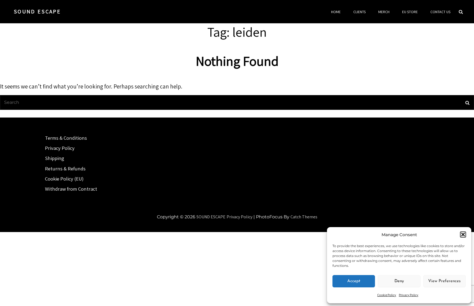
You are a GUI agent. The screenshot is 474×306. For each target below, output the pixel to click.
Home (336, 11)
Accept (353, 281)
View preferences (444, 281)
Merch (384, 11)
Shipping (54, 158)
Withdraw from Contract (71, 188)
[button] (463, 234)
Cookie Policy (386, 295)
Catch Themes (303, 217)
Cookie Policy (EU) (64, 178)
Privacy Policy (408, 295)
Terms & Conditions (66, 138)
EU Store (410, 11)
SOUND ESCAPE (37, 11)
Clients (359, 11)
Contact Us (440, 11)
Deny (399, 281)
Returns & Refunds (65, 168)
